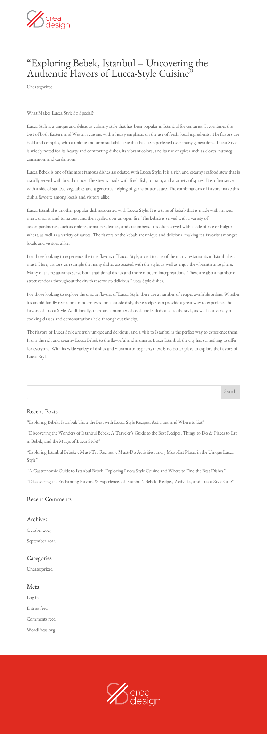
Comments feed (41, 619)
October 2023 (39, 531)
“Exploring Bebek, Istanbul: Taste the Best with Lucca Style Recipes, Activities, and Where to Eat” (115, 423)
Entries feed (37, 609)
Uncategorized (40, 87)
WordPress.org (41, 630)
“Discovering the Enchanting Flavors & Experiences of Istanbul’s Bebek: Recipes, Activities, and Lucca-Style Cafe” (130, 482)
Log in (33, 598)
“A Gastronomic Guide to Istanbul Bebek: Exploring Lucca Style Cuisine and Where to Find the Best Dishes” (126, 471)
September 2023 (41, 541)
